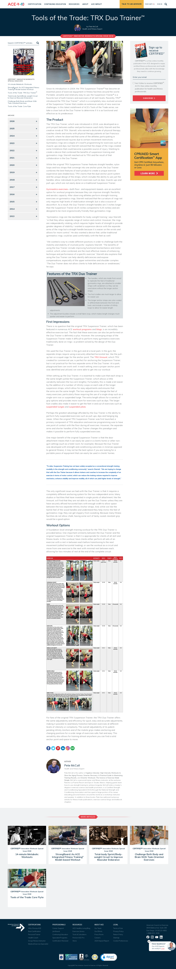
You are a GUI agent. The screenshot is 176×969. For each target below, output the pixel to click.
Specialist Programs (59, 938)
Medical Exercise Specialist (38, 944)
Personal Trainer (34, 934)
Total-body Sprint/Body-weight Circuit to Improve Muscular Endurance (22, 97)
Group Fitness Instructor (37, 941)
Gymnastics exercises (57, 189)
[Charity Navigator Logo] (71, 956)
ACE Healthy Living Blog (81, 928)
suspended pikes (77, 406)
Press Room (98, 934)
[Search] (37, 43)
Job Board (56, 931)
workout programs (82, 329)
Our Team (97, 928)
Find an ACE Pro (78, 938)
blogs (99, 329)
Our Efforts (98, 931)
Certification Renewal (60, 941)
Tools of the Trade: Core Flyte (19, 106)
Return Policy (118, 934)
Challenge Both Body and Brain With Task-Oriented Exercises (22, 102)
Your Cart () (150, 4)
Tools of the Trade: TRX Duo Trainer (22, 93)
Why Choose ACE (34, 928)
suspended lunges (55, 406)
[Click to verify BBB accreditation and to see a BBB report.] (84, 956)
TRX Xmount (100, 357)
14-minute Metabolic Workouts (20, 84)
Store (75, 941)
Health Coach (33, 938)
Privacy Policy (118, 931)
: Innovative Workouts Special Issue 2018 (88, 36)
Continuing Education (60, 934)
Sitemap (116, 938)
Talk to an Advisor (132, 4)
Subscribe (148, 98)
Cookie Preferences (120, 941)
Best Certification (34, 931)
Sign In (159, 4)
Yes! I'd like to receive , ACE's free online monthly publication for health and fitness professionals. (149, 87)
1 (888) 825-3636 (152, 933)
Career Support (58, 928)
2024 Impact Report (101, 941)
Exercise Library (78, 931)
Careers (97, 938)
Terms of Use (118, 928)
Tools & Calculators (79, 934)
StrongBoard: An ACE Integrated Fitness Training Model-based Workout (23, 88)
